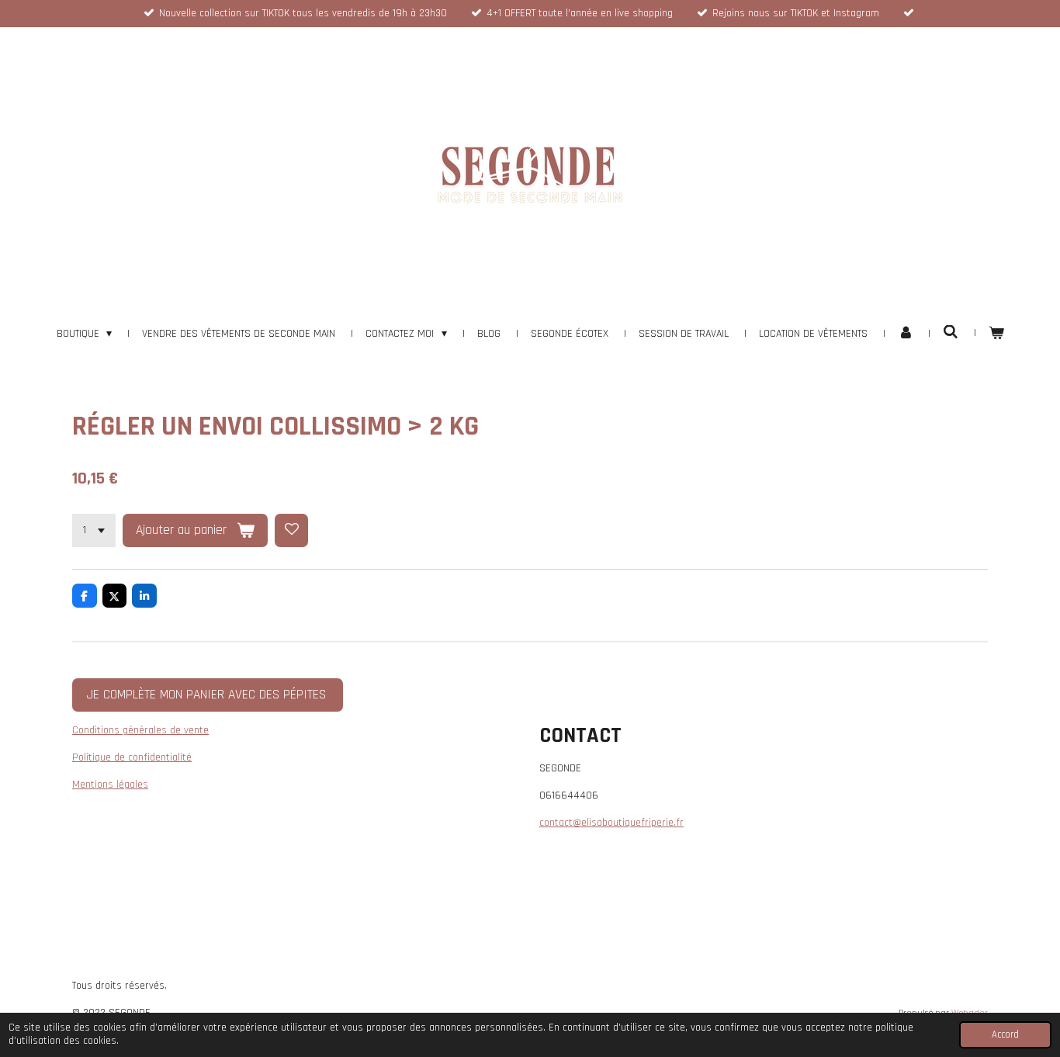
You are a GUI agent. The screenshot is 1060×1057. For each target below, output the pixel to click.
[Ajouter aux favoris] (292, 531)
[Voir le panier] (996, 334)
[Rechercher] (950, 333)
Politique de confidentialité (132, 757)
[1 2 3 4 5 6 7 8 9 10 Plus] (94, 531)
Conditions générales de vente (140, 730)
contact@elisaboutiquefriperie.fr (611, 823)
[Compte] (905, 334)
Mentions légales (110, 785)
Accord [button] (1005, 1034)
